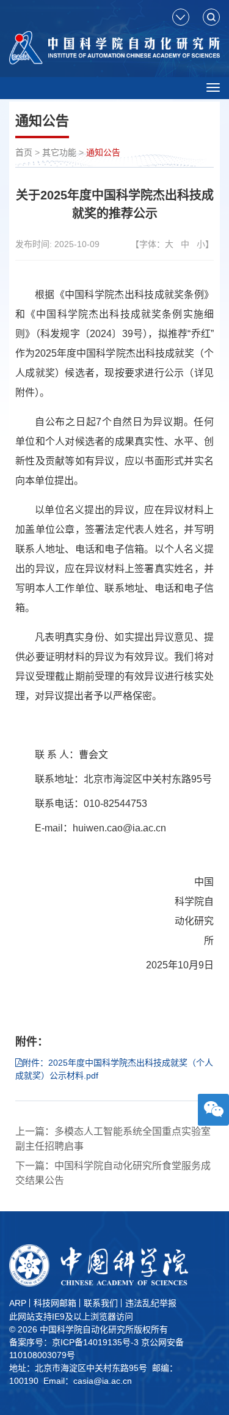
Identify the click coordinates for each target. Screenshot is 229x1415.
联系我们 (101, 1303)
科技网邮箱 (55, 1303)
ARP (17, 1303)
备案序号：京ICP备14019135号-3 (74, 1342)
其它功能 (59, 152)
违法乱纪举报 (150, 1303)
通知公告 (103, 152)
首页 (23, 152)
